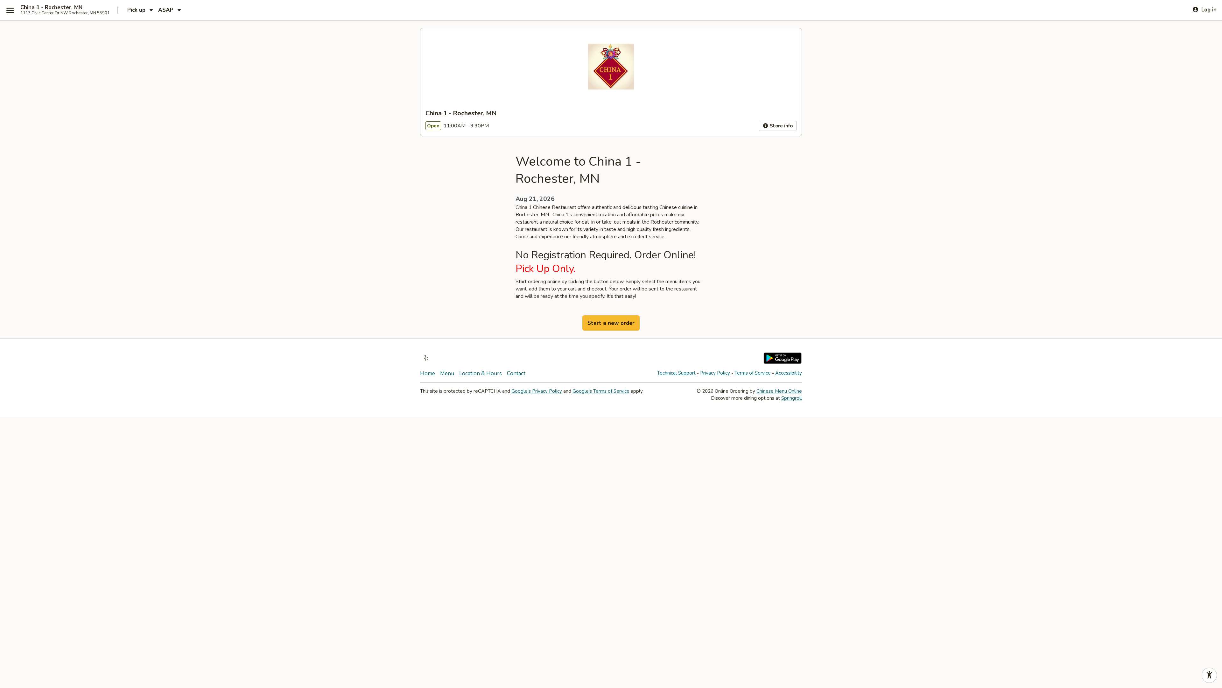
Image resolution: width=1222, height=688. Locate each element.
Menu (447, 373)
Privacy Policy (715, 373)
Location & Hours (480, 373)
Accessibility (788, 373)
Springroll (791, 398)
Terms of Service (752, 373)
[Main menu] (10, 10)
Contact (516, 373)
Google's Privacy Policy (536, 391)
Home (427, 373)
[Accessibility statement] (1209, 675)
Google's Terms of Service (600, 391)
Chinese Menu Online (779, 391)
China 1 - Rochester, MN (51, 7)
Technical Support (676, 373)
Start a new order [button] (611, 323)
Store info (781, 126)
